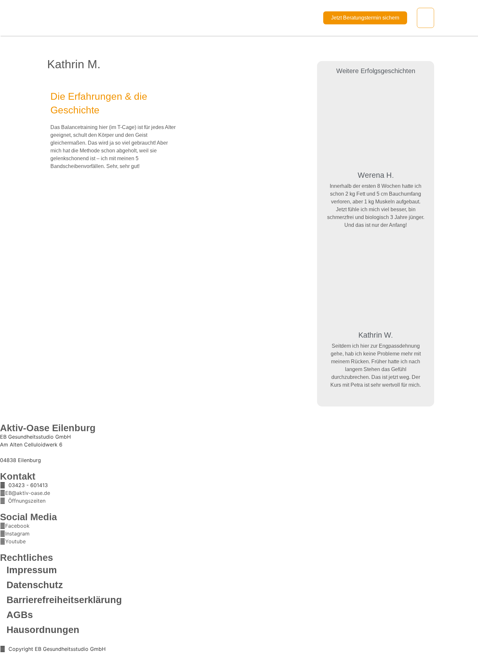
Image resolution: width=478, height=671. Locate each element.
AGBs (20, 615)
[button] (425, 18)
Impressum (32, 570)
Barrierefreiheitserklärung (64, 600)
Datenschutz (35, 585)
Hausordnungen (43, 630)
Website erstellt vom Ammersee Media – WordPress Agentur (69, 656)
